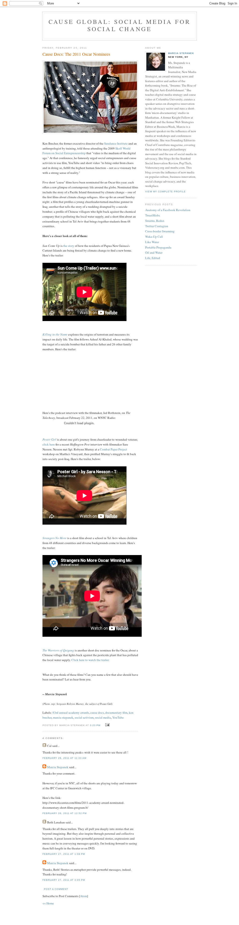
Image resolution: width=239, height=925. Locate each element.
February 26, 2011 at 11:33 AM (64, 758)
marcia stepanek (63, 717)
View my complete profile (165, 191)
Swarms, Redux (155, 221)
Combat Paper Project (113, 449)
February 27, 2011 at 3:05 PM (63, 880)
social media (103, 717)
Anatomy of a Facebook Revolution (167, 210)
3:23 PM (95, 725)
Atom (83, 896)
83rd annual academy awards (71, 712)
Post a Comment (56, 889)
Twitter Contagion (156, 226)
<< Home (48, 903)
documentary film (116, 712)
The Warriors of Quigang (58, 650)
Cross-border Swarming (160, 231)
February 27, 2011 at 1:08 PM (63, 854)
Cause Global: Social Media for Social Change (119, 25)
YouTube (118, 717)
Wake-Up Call (154, 236)
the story (68, 246)
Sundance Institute (116, 143)
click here (48, 444)
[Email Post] (107, 725)
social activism (84, 717)
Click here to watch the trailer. (90, 660)
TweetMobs (152, 215)
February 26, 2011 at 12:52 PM (64, 813)
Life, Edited (152, 258)
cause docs (97, 712)
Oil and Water (153, 252)
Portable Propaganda (158, 247)
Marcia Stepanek (57, 767)
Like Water (152, 242)
